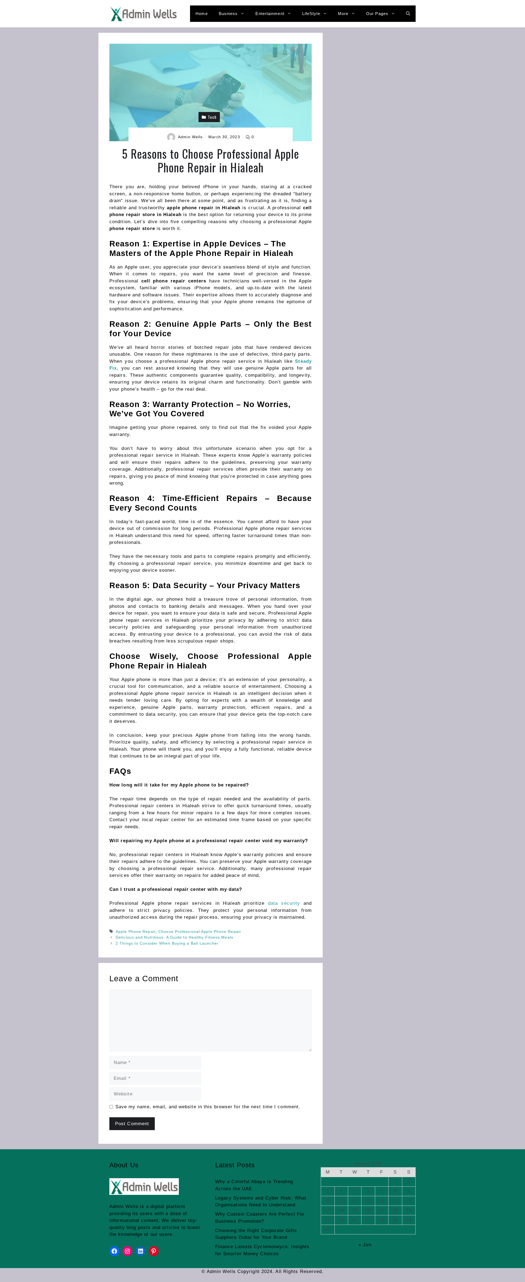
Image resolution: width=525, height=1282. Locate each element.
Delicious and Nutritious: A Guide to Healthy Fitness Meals (174, 937)
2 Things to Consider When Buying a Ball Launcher (167, 943)
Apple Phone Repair (136, 931)
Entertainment (269, 13)
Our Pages (377, 13)
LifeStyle (311, 13)
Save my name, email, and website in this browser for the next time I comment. (208, 1106)
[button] (408, 13)
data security (284, 903)
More (343, 13)
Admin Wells (190, 137)
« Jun (364, 1244)
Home (202, 13)
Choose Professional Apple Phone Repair (199, 931)
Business (228, 13)
